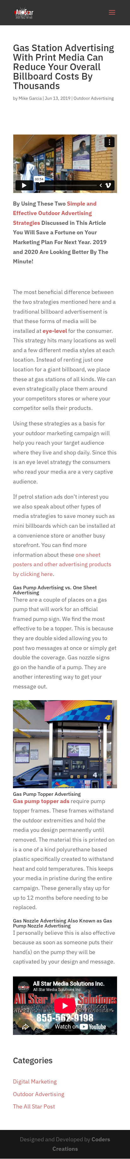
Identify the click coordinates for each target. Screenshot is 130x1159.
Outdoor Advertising (94, 98)
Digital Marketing (35, 1081)
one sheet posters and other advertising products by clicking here (62, 564)
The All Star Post (34, 1106)
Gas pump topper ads (41, 801)
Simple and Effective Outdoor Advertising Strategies (55, 213)
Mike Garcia (30, 98)
